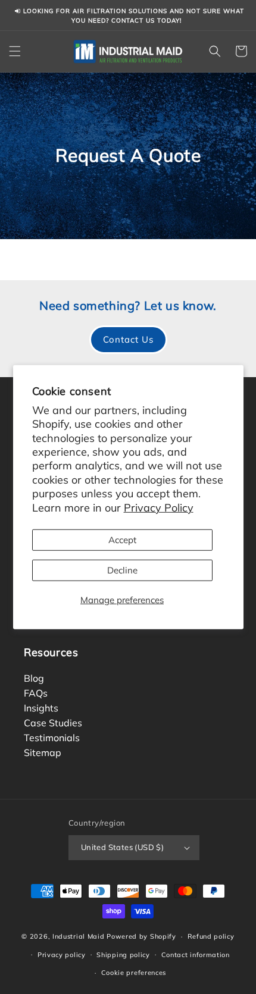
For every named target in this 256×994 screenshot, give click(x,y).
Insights (41, 707)
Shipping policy (123, 955)
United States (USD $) (122, 847)
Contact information (195, 955)
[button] (15, 51)
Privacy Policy (158, 507)
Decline (122, 570)
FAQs (36, 692)
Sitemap (42, 752)
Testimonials (52, 737)
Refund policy (211, 936)
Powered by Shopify (141, 936)
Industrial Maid (78, 936)
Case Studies (53, 722)
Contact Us (128, 339)
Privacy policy (62, 955)
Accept (122, 539)
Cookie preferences (134, 972)
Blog (34, 677)
